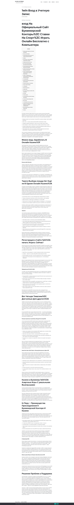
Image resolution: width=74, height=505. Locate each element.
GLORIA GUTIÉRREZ (24, 501)
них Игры (24, 93)
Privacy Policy (17, 501)
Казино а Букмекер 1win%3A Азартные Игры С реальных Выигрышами (27, 72)
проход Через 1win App (26, 84)
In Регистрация (25, 94)
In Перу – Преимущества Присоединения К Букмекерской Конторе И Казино (28, 76)
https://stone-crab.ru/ (30, 159)
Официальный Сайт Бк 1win (27, 62)
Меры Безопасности (26, 87)
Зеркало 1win (25, 89)
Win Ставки (25, 100)
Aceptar (55, 503)
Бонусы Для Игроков (26, 53)
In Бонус (24, 109)
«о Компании (25, 86)
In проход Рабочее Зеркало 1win (28, 98)
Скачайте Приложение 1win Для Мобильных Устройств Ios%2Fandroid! (28, 104)
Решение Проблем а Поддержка (28, 83)
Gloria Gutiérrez (25, 16)
